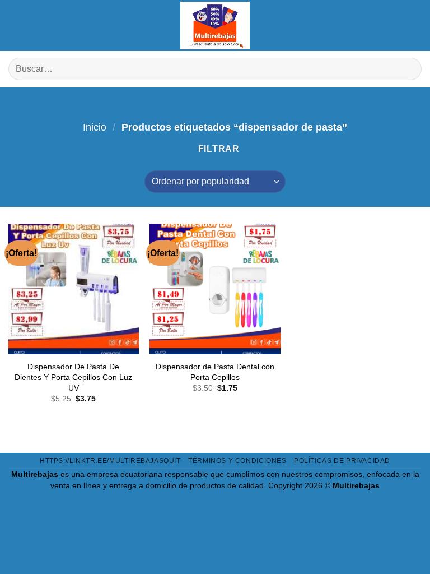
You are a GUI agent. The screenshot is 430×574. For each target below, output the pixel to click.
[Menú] (16, 25)
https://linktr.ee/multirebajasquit (110, 461)
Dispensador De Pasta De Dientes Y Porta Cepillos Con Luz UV (73, 377)
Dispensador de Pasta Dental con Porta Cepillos (215, 372)
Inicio (94, 127)
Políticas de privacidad (342, 461)
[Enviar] (408, 69)
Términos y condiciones (237, 461)
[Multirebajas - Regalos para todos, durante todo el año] (215, 25)
